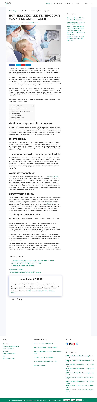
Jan (70, 356)
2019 (67, 385)
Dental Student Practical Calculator (44, 357)
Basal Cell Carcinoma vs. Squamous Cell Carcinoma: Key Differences (76, 32)
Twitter (29, 290)
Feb (73, 356)
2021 (67, 377)
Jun (83, 356)
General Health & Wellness (16, 269)
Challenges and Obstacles (17, 117)
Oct (93, 360)
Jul (85, 356)
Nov (67, 362)
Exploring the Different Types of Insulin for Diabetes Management (25, 272)
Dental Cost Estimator (40, 365)
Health (19, 11)
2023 (67, 368)
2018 (67, 389)
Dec (69, 362)
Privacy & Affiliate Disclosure (11, 346)
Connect (85, 3)
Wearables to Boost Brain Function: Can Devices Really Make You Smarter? (33, 260)
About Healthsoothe (8, 358)
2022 (67, 373)
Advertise (5, 351)
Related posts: (16, 119)
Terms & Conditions (8, 348)
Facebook (34, 290)
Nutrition (77, 3)
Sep (90, 360)
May (80, 356)
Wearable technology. (16, 113)
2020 (67, 381)
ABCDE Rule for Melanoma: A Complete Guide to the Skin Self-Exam (75, 38)
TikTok (46, 290)
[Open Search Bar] (92, 3)
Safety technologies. (16, 115)
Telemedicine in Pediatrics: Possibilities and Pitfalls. (27, 264)
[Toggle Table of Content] (31, 106)
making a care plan (49, 203)
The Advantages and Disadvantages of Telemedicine (27, 262)
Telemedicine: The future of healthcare (23, 265)
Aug (87, 356)
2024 (67, 364)
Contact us (6, 344)
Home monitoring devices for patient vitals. (22, 111)
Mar (75, 356)
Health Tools (68, 3)
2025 (67, 360)
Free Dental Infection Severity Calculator (45, 347)
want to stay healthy (52, 176)
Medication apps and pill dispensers (19, 108)
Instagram (41, 290)
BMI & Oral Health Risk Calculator (43, 343)
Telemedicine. (14, 110)
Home (10, 11)
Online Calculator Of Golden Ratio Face (45, 361)
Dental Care (57, 3)
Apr (78, 356)
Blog (14, 11)
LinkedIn (13, 292)
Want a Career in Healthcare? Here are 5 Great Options (23, 271)
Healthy (48, 3)
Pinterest (51, 290)
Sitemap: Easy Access (9, 353)
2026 (67, 356)
